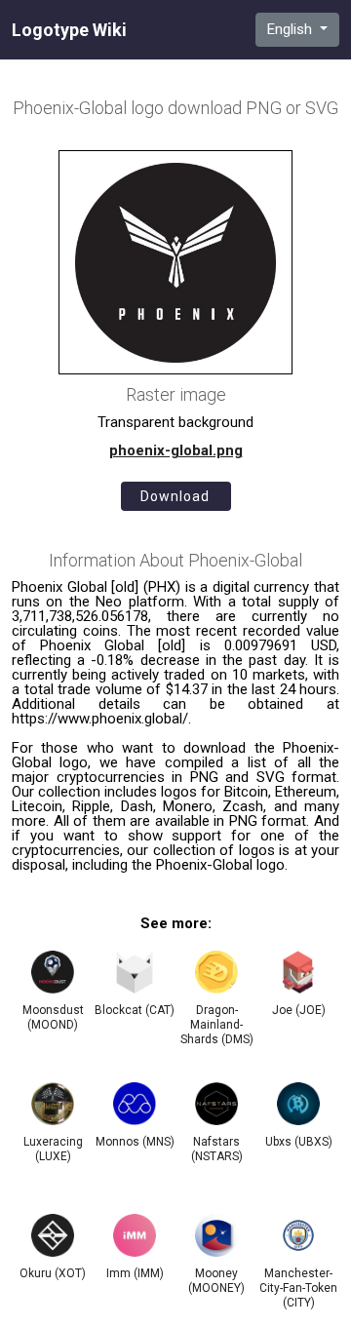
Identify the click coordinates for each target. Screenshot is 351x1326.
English (291, 29)
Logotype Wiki (69, 30)
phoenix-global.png (176, 450)
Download (175, 496)
